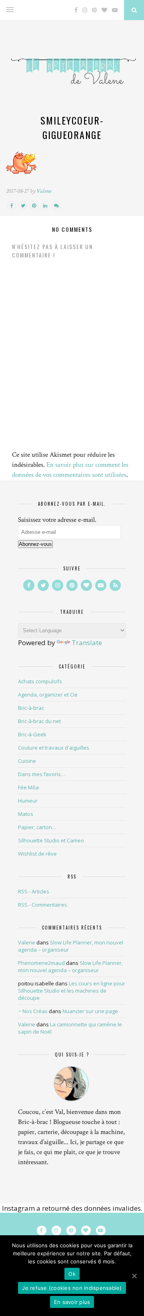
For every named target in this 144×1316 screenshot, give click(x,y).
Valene (43, 191)
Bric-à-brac (31, 707)
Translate (87, 642)
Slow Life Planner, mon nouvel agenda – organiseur (70, 966)
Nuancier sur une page (90, 1011)
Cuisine (27, 760)
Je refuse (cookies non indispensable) (72, 1288)
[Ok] (134, 1276)
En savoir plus (72, 1302)
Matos (25, 813)
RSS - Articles (33, 891)
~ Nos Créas (33, 1011)
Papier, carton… (37, 827)
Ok (72, 1274)
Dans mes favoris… (41, 774)
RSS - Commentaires (42, 904)
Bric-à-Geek (32, 734)
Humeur (28, 800)
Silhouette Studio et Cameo (51, 840)
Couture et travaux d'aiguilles (53, 747)
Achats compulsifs (40, 681)
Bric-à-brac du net (39, 721)
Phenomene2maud (41, 963)
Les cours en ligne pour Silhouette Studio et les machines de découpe (71, 990)
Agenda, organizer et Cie (48, 694)
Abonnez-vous (35, 544)
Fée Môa (28, 787)
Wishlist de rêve (37, 853)
